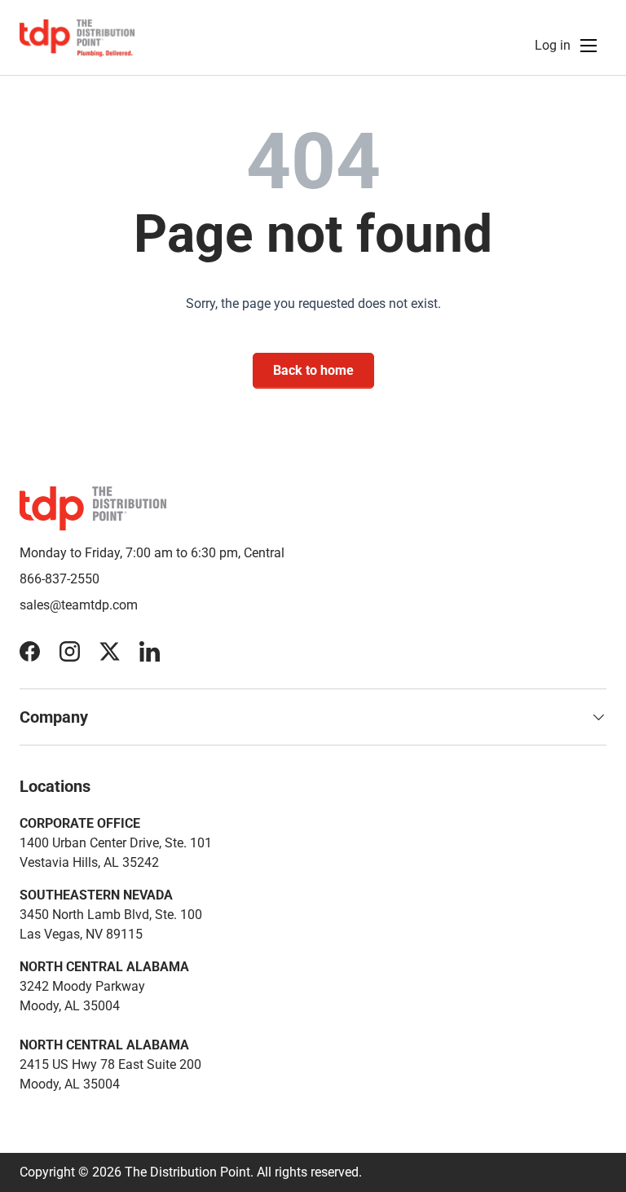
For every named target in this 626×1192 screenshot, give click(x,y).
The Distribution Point (187, 1172)
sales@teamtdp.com (79, 605)
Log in (553, 45)
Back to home (313, 370)
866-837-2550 (59, 579)
